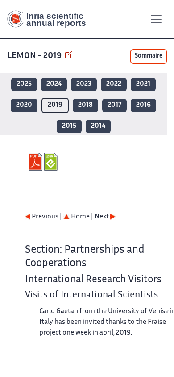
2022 (113, 84)
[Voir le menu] (156, 19)
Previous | (46, 217)
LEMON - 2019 (35, 56)
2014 (98, 126)
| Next (100, 217)
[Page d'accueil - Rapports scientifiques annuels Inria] (50, 19)
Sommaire (148, 56)
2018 (85, 105)
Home (80, 217)
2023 (83, 84)
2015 (69, 126)
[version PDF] (36, 162)
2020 (24, 105)
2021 (143, 84)
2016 (143, 105)
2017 (114, 105)
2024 (54, 84)
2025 (24, 84)
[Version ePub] (52, 162)
